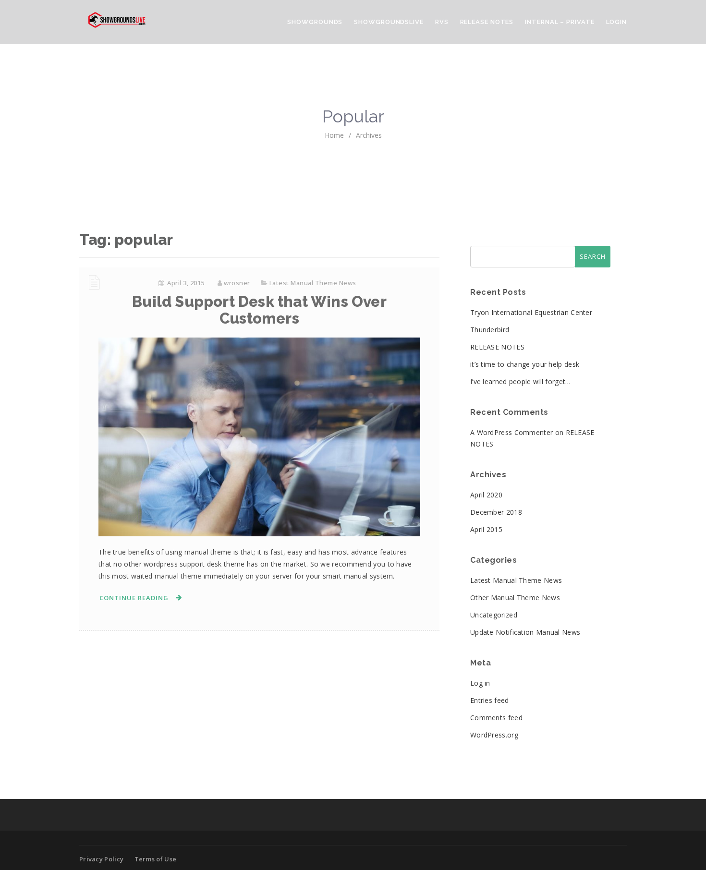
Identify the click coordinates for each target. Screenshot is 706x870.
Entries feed (489, 700)
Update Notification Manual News (525, 632)
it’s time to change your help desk (524, 364)
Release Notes (487, 21)
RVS (442, 21)
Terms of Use (155, 859)
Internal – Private (559, 21)
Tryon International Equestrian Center (531, 312)
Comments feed (496, 717)
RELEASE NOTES (497, 346)
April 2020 (486, 494)
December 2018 (496, 512)
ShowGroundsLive (389, 21)
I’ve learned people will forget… (520, 381)
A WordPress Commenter (511, 432)
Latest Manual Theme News (312, 282)
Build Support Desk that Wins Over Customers (259, 310)
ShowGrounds (314, 21)
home (334, 135)
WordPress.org (494, 734)
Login (616, 21)
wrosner (237, 282)
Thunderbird (489, 329)
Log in (480, 683)
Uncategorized (493, 614)
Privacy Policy (101, 859)
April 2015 (486, 529)
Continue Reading (134, 597)
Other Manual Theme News (515, 597)
